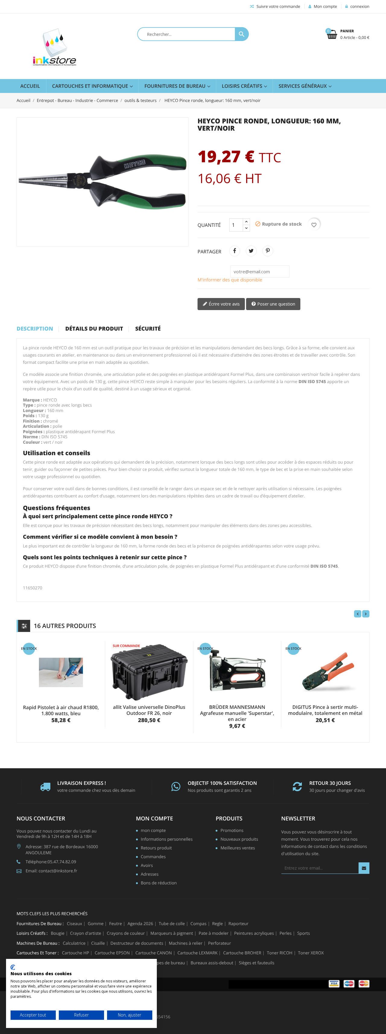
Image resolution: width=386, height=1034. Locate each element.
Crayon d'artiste (85, 933)
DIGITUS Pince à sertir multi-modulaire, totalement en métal (325, 710)
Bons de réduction (159, 883)
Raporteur (238, 924)
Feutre (115, 924)
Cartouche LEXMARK (197, 953)
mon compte (154, 818)
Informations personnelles (167, 839)
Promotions (231, 831)
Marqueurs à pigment (171, 933)
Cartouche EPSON (112, 953)
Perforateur (219, 943)
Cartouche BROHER (242, 953)
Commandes (153, 857)
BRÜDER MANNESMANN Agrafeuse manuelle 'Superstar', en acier (237, 713)
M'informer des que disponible (230, 280)
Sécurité (148, 329)
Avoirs (147, 866)
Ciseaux (74, 924)
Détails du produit (94, 329)
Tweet (251, 251)
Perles (286, 933)
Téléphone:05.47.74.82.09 (51, 862)
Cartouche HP (75, 953)
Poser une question (275, 304)
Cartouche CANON (153, 953)
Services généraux (303, 86)
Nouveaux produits (239, 839)
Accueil (30, 86)
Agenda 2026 (140, 924)
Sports (303, 933)
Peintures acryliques (254, 933)
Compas (199, 924)
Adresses (150, 874)
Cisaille (98, 943)
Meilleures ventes (237, 848)
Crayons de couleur (126, 933)
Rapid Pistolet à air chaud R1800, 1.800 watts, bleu (61, 710)
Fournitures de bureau (175, 86)
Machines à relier (186, 943)
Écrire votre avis (223, 304)
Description (35, 329)
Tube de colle (172, 924)
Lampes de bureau (166, 963)
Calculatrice (74, 943)
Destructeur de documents (136, 943)
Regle (217, 924)
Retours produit (156, 848)
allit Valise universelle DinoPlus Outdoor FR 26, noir (149, 710)
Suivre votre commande (277, 6)
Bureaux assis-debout (212, 963)
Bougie (58, 933)
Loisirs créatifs (243, 86)
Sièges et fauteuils (256, 963)
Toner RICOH (280, 953)
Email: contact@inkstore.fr (51, 871)
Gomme (95, 924)
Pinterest (267, 251)
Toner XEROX (311, 953)
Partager (234, 251)
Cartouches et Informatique (90, 86)
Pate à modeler (214, 933)
